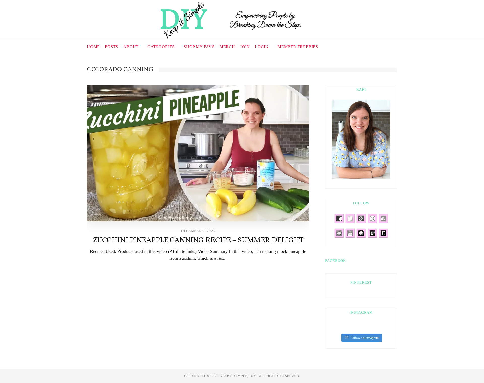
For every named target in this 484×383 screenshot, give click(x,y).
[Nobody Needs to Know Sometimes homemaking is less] (350, 327)
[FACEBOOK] (368, 46)
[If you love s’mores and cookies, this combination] (357, 327)
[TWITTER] (380, 46)
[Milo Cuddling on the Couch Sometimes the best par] (335, 327)
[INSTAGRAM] (386, 46)
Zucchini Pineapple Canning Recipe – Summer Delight (198, 240)
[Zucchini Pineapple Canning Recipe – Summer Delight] (198, 153)
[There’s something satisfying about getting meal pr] (380, 327)
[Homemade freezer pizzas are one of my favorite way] (387, 327)
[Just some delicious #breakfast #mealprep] (372, 327)
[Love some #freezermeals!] (365, 327)
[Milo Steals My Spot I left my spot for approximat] (342, 327)
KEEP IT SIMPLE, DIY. (238, 376)
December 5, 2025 (198, 231)
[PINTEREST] (374, 46)
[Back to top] (468, 368)
